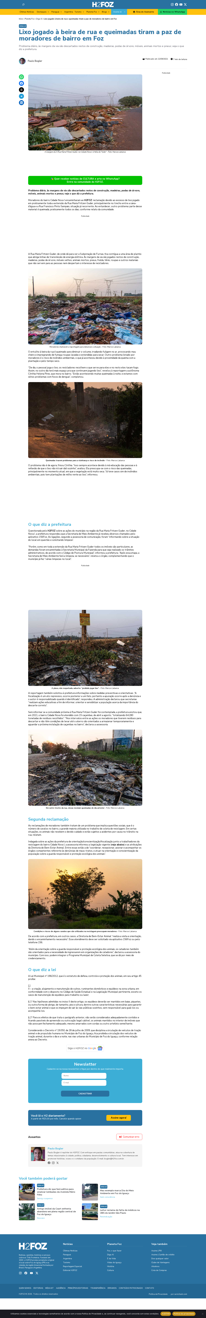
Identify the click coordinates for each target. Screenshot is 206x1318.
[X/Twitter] (57, 1165)
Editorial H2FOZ (70, 1272)
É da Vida (111, 1260)
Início (21, 19)
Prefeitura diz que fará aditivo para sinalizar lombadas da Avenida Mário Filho (56, 1194)
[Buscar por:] (23, 4)
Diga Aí (39, 19)
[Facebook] (49, 1165)
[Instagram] (53, 1165)
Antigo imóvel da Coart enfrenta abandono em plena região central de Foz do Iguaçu (56, 1213)
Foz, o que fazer (114, 1252)
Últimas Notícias (27, 12)
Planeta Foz (91, 12)
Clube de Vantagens (160, 1264)
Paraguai (55, 12)
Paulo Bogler (35, 61)
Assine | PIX (156, 1252)
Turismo (78, 12)
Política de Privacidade (158, 1296)
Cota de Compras (159, 1272)
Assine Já (117, 12)
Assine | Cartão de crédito (162, 1256)
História (110, 1268)
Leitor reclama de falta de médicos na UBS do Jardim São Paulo (120, 1214)
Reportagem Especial (72, 1268)
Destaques (42, 12)
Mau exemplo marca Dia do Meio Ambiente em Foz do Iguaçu (117, 1194)
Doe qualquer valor (160, 1260)
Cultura (110, 1272)
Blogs (104, 12)
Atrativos (155, 1268)
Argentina (68, 12)
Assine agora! (118, 1119)
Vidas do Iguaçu (114, 1264)
